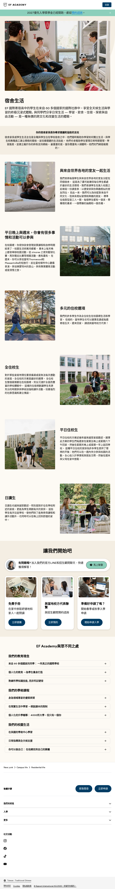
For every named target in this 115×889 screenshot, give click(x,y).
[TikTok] (57, 856)
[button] (110, 13)
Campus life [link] (22, 767)
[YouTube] (57, 863)
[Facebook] (57, 848)
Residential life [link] (38, 767)
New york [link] (8, 767)
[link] (15, 5)
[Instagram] (57, 840)
